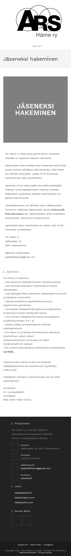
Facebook (22, 545)
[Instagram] (26, 520)
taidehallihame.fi (23, 493)
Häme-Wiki (35, 545)
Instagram (48, 545)
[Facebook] (16, 520)
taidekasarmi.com (24, 502)
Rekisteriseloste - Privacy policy (35, 552)
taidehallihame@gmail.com (36, 468)
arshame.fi (26, 478)
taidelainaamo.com (25, 497)
